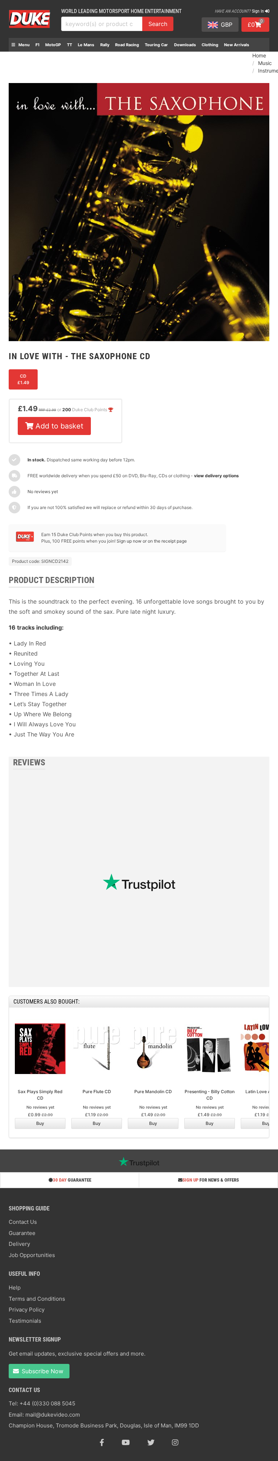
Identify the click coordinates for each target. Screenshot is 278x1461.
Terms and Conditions (37, 1298)
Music (265, 63)
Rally (104, 44)
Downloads (185, 44)
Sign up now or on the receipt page (152, 541)
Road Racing (127, 44)
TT (69, 44)
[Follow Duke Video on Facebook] (102, 1442)
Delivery (19, 1243)
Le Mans (86, 44)
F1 (37, 44)
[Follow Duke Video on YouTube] (126, 1442)
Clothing (210, 44)
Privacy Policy (27, 1309)
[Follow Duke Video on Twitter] (151, 1442)
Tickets (19, 58)
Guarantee (22, 1233)
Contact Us (23, 1221)
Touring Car (156, 44)
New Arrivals (236, 44)
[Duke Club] (25, 540)
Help (15, 1287)
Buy (40, 1123)
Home (259, 55)
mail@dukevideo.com (52, 1414)
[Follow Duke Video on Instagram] (175, 1442)
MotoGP (53, 44)
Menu (23, 44)
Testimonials (25, 1320)
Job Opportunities (32, 1255)
